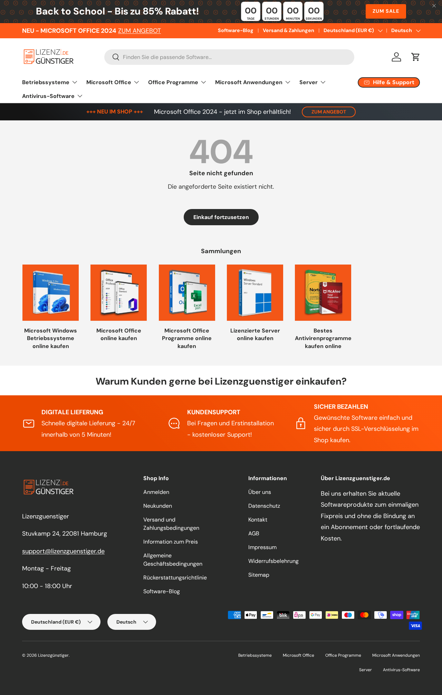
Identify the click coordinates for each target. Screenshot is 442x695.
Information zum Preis (170, 541)
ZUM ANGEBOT (139, 31)
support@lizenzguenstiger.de (63, 551)
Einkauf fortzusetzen (221, 217)
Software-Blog (235, 30)
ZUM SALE (386, 11)
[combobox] (229, 57)
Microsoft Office (108, 82)
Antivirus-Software (48, 96)
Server (308, 82)
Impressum (262, 547)
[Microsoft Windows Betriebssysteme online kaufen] (50, 293)
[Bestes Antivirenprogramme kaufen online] (323, 293)
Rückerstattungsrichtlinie (175, 577)
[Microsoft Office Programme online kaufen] (187, 293)
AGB (253, 533)
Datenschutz (264, 505)
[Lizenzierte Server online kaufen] (255, 293)
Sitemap (258, 574)
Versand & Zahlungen (288, 30)
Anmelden (156, 492)
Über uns (259, 492)
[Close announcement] (434, 6)
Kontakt (257, 519)
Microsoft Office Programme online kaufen (187, 338)
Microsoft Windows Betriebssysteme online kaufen (50, 338)
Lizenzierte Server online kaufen (255, 334)
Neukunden (157, 505)
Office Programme (173, 82)
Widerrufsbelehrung (273, 561)
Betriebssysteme (45, 82)
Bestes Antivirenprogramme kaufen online (323, 338)
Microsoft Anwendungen (248, 82)
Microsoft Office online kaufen (118, 334)
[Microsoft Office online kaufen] (118, 293)
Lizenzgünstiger (53, 655)
